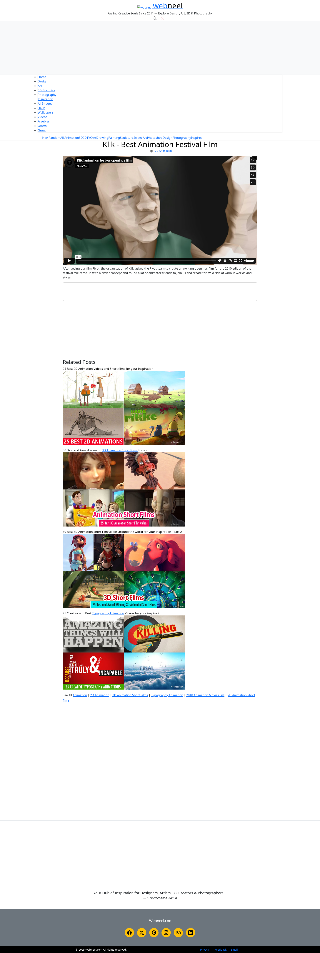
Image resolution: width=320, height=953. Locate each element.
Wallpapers (46, 112)
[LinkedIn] (190, 932)
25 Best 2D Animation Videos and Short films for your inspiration (108, 369)
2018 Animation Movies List (205, 695)
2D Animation (163, 150)
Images (45, 104)
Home (42, 77)
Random (54, 138)
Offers (42, 126)
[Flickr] (178, 932)
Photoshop (155, 138)
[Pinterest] (154, 932)
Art (40, 86)
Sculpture (127, 138)
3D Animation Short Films (120, 450)
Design (43, 81)
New (45, 138)
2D (85, 138)
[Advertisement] (160, 48)
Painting (114, 138)
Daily (41, 108)
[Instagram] (166, 932)
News (42, 130)
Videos (42, 117)
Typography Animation (108, 613)
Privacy (204, 949)
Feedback (220, 949)
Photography (47, 95)
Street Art (140, 138)
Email (234, 949)
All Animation (69, 138)
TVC (89, 138)
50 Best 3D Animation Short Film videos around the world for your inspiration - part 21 (123, 532)
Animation (80, 695)
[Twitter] (141, 932)
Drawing (102, 138)
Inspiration (45, 99)
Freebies (44, 121)
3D (46, 90)
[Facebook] (129, 932)
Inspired (197, 138)
